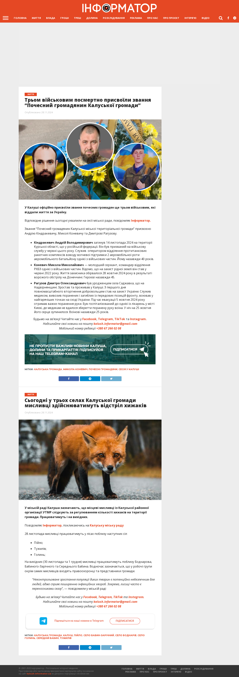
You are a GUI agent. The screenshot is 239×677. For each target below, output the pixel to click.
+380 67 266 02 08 (108, 328)
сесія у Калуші (129, 369)
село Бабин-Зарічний (98, 635)
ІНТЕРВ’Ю (190, 18)
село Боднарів (125, 635)
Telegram (105, 319)
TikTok (119, 319)
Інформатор (52, 525)
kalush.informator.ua (39, 673)
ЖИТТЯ (36, 18)
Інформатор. (141, 220)
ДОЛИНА (92, 18)
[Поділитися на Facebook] (69, 378)
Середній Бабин (47, 638)
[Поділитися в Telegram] (90, 378)
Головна (20, 18)
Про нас (152, 18)
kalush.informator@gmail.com (115, 324)
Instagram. (138, 319)
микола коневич (75, 369)
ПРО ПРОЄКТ (171, 18)
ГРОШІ (64, 18)
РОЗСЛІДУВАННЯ (114, 18)
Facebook (89, 319)
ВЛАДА (50, 18)
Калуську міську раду (107, 525)
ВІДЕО (205, 18)
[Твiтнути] (111, 378)
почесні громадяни (103, 369)
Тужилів (66, 638)
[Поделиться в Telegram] (90, 647)
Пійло (78, 635)
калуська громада (48, 369)
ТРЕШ (77, 18)
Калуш (68, 635)
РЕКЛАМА (136, 18)
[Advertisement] (119, 56)
